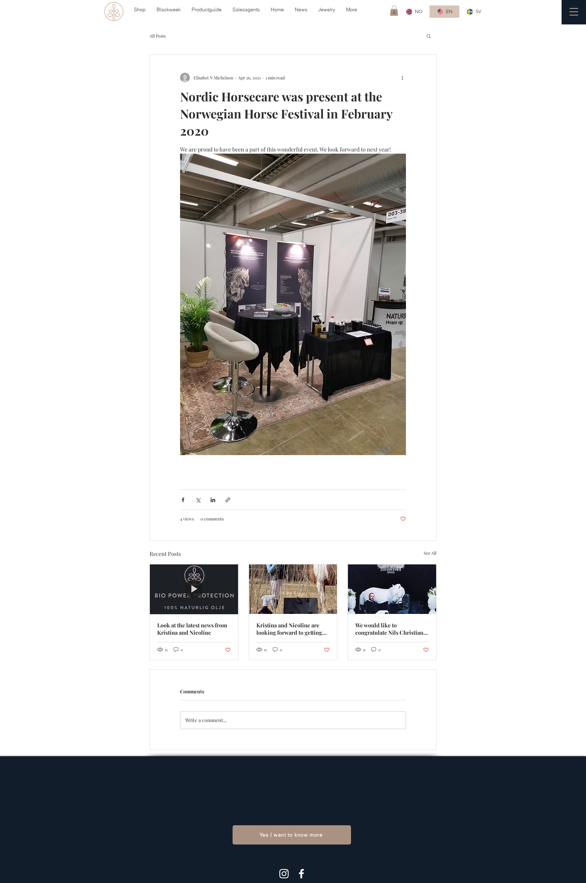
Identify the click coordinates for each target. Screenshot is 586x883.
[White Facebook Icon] (301, 873)
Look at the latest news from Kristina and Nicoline (192, 629)
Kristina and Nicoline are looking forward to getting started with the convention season (290, 629)
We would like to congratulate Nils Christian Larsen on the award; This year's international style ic (389, 629)
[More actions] (402, 77)
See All (430, 553)
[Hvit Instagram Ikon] (284, 873)
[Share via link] (228, 500)
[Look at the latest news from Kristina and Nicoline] (194, 589)
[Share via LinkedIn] (213, 500)
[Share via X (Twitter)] (198, 500)
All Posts (158, 36)
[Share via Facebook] (183, 500)
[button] (394, 10)
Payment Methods (393, 775)
